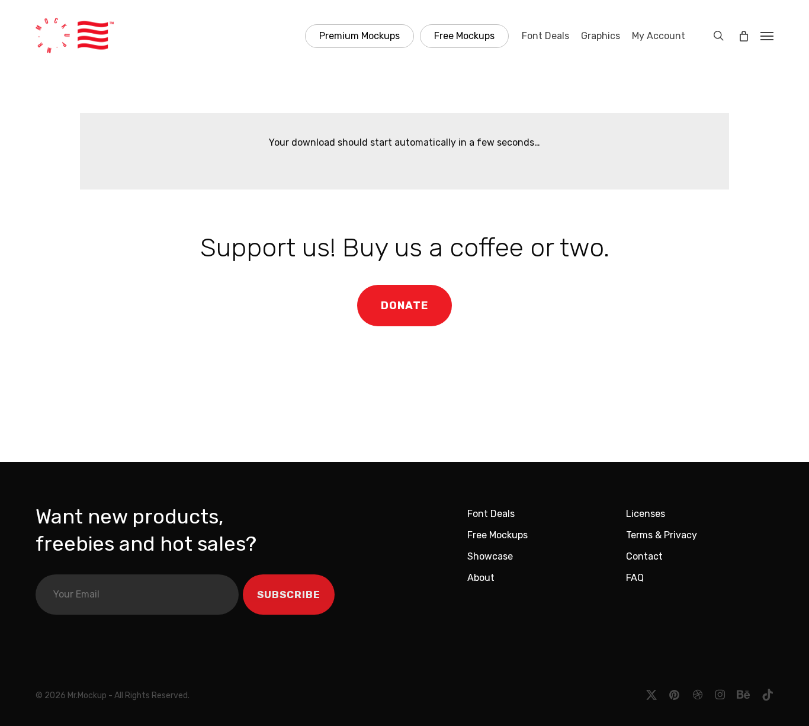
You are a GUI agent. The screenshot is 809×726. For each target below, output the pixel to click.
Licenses (645, 513)
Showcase (490, 556)
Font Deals (491, 513)
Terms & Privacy (661, 535)
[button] (766, 35)
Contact (644, 556)
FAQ (635, 577)
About (481, 577)
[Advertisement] (404, 406)
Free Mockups (497, 535)
